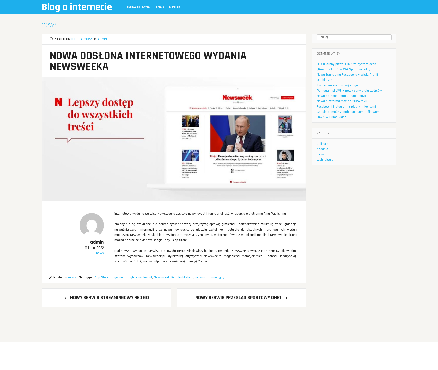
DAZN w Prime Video (331, 117)
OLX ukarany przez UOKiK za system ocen (346, 64)
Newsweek (162, 277)
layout (147, 277)
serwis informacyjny (209, 277)
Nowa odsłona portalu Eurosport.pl (342, 96)
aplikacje (323, 143)
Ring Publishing (182, 277)
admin (102, 39)
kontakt (175, 7)
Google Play (133, 277)
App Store (102, 277)
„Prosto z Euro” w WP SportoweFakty (343, 69)
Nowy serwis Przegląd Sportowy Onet (241, 297)
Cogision (117, 277)
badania (322, 149)
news (50, 24)
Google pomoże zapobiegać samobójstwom (348, 112)
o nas (159, 7)
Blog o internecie (77, 7)
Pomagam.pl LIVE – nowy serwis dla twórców (349, 90)
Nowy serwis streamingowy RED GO (106, 297)
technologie (325, 159)
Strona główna (137, 7)
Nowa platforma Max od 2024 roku (342, 101)
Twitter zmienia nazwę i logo (337, 85)
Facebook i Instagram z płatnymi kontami (346, 106)
